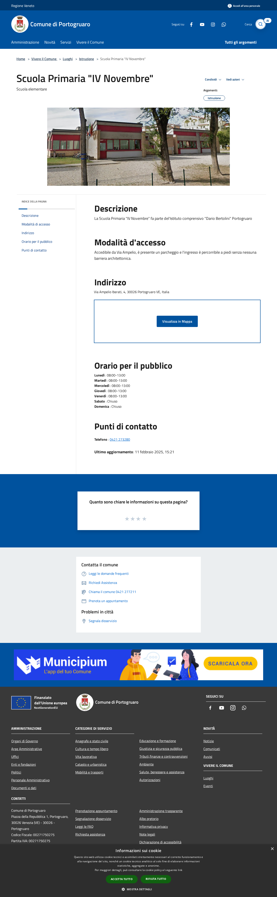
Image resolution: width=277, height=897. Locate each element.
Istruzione (86, 58)
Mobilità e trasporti (89, 772)
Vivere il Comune (44, 58)
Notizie (208, 741)
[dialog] (138, 870)
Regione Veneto (22, 5)
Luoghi (68, 58)
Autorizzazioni (149, 779)
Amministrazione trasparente (161, 810)
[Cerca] (260, 24)
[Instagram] (211, 24)
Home (20, 58)
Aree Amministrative (26, 748)
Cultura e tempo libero (91, 748)
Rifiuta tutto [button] (156, 879)
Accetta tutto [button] (122, 879)
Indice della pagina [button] (34, 201)
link (180, 870)
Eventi (208, 786)
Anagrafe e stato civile (91, 741)
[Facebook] (189, 24)
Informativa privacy (153, 826)
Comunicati (211, 748)
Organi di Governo (24, 741)
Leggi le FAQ (84, 826)
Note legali (147, 834)
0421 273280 (120, 439)
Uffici (15, 756)
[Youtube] (200, 24)
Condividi (211, 79)
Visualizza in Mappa (177, 321)
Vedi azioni (233, 79)
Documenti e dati (23, 787)
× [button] (272, 849)
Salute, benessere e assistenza (161, 772)
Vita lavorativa (86, 756)
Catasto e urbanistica (90, 764)
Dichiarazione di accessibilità (160, 842)
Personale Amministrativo (30, 780)
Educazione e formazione (157, 740)
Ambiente (146, 764)
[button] (138, 889)
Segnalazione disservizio (93, 818)
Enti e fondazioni (23, 764)
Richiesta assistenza (90, 834)
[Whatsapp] (222, 24)
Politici (16, 772)
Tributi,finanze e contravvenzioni (163, 756)
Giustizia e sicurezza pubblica (160, 748)
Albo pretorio (148, 818)
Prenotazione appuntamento (96, 810)
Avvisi (207, 756)
